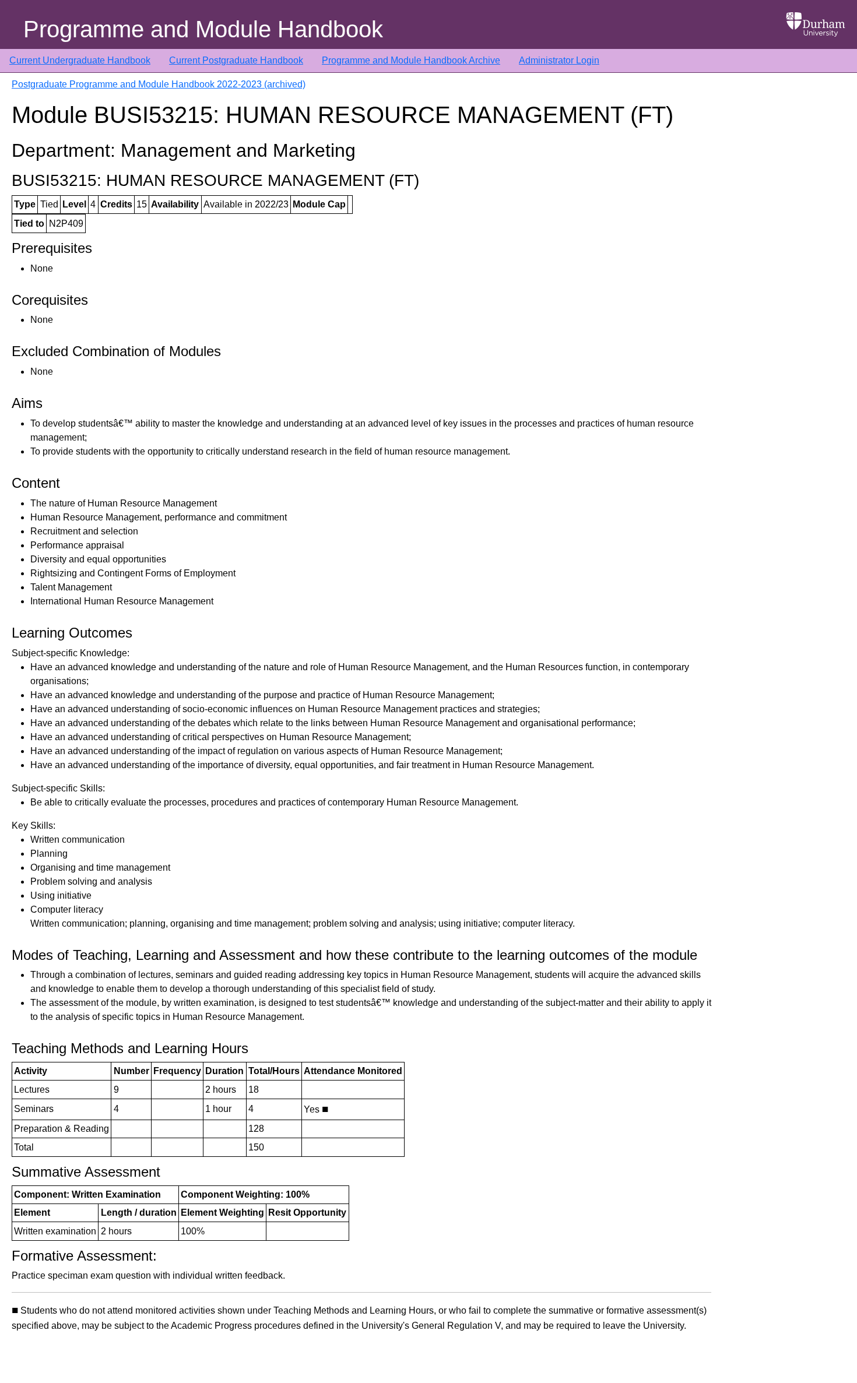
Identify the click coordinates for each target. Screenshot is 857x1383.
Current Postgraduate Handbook (236, 60)
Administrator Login (559, 60)
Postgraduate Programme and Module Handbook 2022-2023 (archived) (158, 84)
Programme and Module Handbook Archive (411, 60)
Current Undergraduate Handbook (79, 60)
